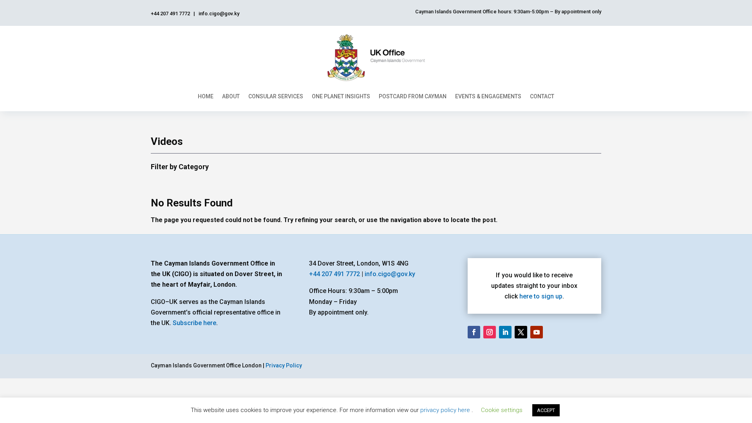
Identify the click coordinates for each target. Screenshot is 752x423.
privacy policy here (446, 410)
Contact (542, 96)
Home (205, 96)
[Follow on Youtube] (536, 332)
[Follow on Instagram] (489, 332)
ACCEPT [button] (546, 410)
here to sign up (540, 296)
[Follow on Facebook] (474, 332)
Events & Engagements (488, 96)
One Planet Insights (341, 96)
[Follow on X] (521, 332)
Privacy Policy (284, 365)
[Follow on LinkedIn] (505, 332)
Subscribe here (194, 323)
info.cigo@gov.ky (390, 274)
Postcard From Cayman (412, 96)
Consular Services (275, 96)
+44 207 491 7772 (334, 274)
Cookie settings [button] (501, 410)
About (231, 96)
